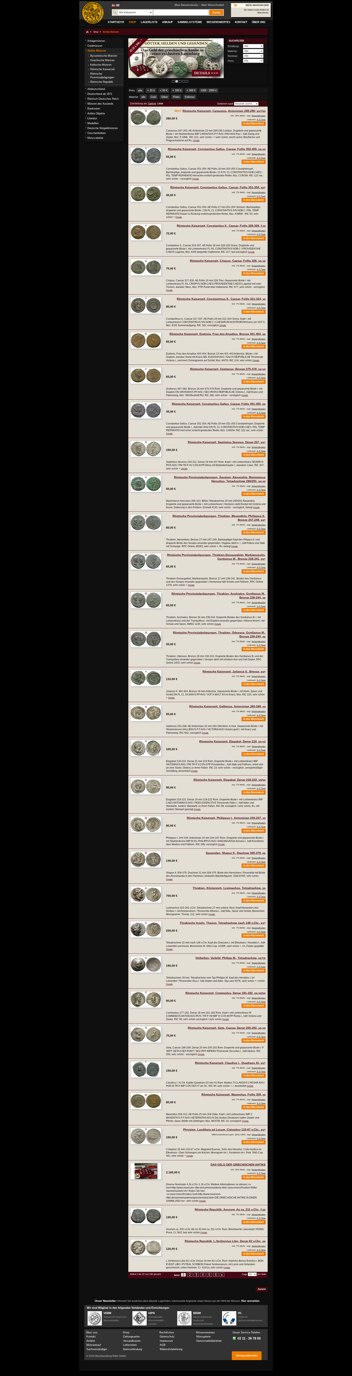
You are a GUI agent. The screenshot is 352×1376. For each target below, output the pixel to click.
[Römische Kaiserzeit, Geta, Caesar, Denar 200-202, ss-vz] (145, 1034)
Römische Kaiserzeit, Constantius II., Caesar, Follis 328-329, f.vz (221, 225)
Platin (176, 96)
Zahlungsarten (131, 1336)
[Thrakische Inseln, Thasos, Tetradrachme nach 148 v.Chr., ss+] (145, 929)
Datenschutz (167, 1336)
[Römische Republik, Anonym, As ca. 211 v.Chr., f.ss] (145, 1216)
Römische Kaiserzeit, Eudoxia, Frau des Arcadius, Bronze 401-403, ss (217, 334)
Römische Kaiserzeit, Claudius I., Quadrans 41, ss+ (230, 1063)
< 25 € (151, 90)
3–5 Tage (261, 119)
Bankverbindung (132, 1349)
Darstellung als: (138, 103)
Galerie (152, 103)
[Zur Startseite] (87, 32)
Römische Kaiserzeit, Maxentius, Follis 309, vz (233, 1094)
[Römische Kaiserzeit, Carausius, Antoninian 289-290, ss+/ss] (145, 117)
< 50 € (163, 90)
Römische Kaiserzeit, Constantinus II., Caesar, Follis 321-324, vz (221, 298)
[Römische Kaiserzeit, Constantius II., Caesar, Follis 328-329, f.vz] (145, 232)
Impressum (166, 1340)
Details (196, 140)
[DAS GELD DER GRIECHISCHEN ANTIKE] (145, 1171)
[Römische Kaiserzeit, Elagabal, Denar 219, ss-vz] (145, 748)
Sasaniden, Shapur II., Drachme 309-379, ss (236, 853)
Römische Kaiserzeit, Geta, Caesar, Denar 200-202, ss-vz (227, 1027)
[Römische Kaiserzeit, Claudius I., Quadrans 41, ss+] (145, 1069)
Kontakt (91, 1336)
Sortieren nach (225, 103)
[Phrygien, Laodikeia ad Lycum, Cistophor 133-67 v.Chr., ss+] (145, 1136)
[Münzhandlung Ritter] (93, 13)
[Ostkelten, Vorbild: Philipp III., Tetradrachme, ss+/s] (145, 964)
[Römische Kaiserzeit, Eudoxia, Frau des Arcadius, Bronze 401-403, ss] (145, 340)
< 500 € (191, 90)
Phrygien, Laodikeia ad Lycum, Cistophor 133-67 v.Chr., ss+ (224, 1129)
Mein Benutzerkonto (186, 5)
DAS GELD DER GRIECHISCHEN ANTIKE (238, 1164)
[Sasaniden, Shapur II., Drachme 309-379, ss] (145, 859)
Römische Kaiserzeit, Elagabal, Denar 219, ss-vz (232, 741)
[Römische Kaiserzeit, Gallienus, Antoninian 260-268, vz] (145, 713)
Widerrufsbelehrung (171, 1349)
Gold (153, 96)
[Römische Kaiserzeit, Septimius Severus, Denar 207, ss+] (145, 448)
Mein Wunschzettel (212, 5)
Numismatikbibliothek (209, 1340)
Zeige (244, 1274)
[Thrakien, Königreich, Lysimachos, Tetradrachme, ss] (145, 894)
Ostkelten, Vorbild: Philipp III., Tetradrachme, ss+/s (231, 958)
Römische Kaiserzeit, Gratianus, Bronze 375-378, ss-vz (228, 369)
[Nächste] (222, 1275)
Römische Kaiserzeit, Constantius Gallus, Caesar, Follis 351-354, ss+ (218, 187)
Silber (164, 96)
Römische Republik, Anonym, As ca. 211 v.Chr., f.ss (230, 1209)
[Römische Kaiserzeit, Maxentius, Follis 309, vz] (145, 1101)
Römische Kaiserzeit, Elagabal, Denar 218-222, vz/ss (230, 779)
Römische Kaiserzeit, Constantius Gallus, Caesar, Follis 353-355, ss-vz (217, 149)
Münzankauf (93, 1344)
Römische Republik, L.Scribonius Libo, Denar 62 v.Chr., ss (225, 1241)
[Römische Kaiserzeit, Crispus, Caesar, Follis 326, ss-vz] (145, 267)
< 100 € (177, 90)
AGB (162, 1344)
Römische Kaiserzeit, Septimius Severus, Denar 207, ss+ (227, 442)
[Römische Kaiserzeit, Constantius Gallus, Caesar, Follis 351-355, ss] (145, 410)
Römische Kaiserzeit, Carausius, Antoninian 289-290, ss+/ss (224, 111)
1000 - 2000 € (209, 90)
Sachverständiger (96, 1349)
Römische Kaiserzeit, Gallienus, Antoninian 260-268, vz (227, 706)
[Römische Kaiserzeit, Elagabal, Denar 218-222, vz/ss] (145, 786)
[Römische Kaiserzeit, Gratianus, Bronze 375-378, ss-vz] (145, 375)
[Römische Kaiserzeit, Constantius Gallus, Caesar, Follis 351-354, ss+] (145, 194)
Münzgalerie (203, 1336)
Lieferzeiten (130, 1344)
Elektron (190, 96)
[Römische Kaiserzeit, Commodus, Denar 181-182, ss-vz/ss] (145, 999)
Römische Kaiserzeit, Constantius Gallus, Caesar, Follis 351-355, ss (219, 403)
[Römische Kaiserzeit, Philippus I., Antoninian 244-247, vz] (145, 824)
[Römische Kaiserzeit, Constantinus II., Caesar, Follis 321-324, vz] (145, 305)
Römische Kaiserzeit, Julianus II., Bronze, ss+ (234, 671)
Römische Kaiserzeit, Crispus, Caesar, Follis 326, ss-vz (228, 260)
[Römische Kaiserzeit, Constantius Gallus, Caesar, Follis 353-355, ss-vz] (145, 155)
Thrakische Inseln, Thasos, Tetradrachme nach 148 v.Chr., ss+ (223, 922)
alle (140, 90)
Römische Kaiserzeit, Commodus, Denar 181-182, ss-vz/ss (225, 993)
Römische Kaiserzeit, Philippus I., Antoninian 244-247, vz (226, 817)
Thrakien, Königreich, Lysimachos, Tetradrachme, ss (229, 888)
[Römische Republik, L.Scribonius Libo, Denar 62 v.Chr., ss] (145, 1247)
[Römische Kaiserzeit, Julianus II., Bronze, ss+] (145, 678)
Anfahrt (90, 1340)
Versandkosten (259, 116)
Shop (95, 32)
